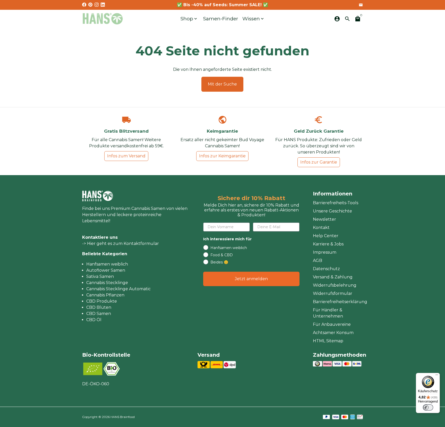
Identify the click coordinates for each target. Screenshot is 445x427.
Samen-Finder (220, 19)
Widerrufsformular (332, 293)
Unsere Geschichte (332, 211)
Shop (189, 19)
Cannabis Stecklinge (107, 282)
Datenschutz (326, 268)
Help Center (325, 235)
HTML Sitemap (328, 340)
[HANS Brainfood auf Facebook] (84, 4)
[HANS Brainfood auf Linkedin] (103, 4)
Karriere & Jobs (328, 244)
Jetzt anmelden (251, 278)
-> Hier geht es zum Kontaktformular (120, 243)
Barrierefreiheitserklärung (340, 301)
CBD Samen (98, 313)
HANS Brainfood (122, 417)
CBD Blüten (98, 307)
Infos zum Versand (126, 155)
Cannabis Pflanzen (105, 295)
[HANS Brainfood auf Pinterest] (90, 4)
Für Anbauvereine (332, 324)
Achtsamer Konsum (333, 332)
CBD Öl (93, 319)
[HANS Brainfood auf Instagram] (97, 4)
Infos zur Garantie (318, 162)
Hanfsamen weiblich (107, 264)
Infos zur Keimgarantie (222, 155)
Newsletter (324, 219)
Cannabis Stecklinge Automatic (118, 288)
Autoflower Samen (105, 270)
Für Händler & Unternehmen (328, 313)
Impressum (324, 252)
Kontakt (321, 227)
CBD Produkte (101, 301)
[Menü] (437, 376)
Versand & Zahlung (333, 277)
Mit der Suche (222, 84)
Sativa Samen (100, 276)
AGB (317, 260)
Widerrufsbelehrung (334, 285)
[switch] (428, 407)
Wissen (253, 19)
